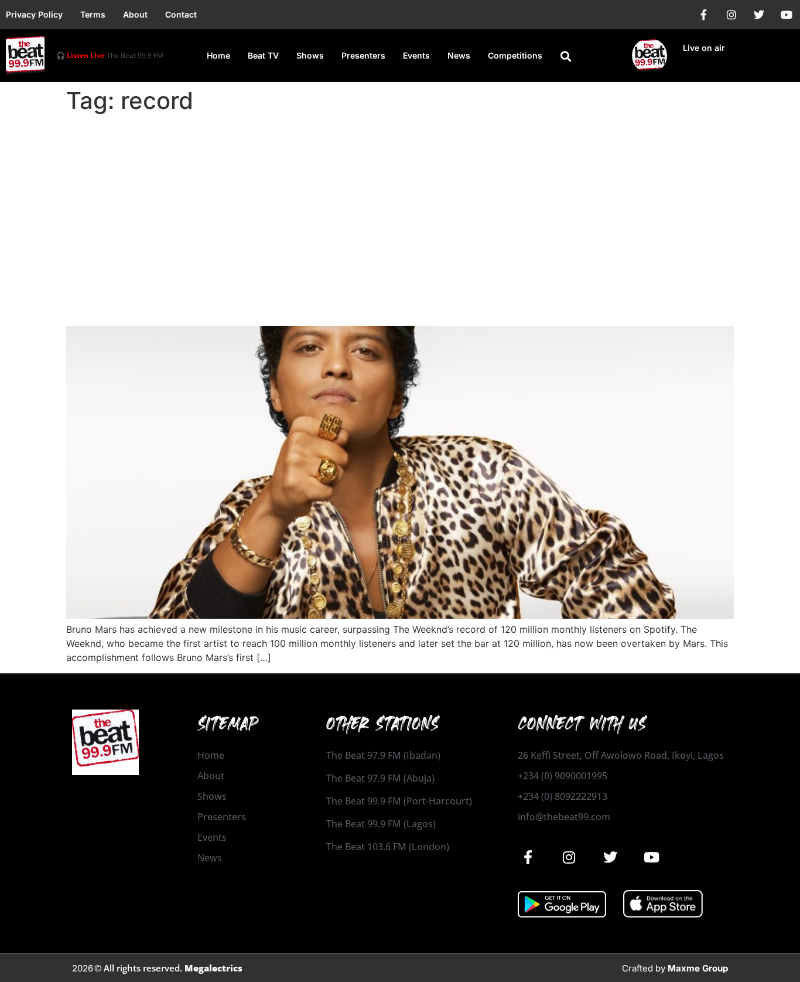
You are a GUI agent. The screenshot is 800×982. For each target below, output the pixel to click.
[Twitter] (759, 14)
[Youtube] (786, 14)
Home (218, 55)
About (135, 14)
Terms (92, 14)
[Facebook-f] (704, 14)
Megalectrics (213, 968)
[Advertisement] (400, 206)
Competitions (515, 55)
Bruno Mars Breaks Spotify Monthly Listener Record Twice (324, 305)
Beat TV (263, 55)
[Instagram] (731, 14)
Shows (310, 55)
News (458, 55)
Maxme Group (698, 968)
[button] (566, 56)
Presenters (363, 55)
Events (416, 55)
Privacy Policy (34, 14)
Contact (181, 14)
